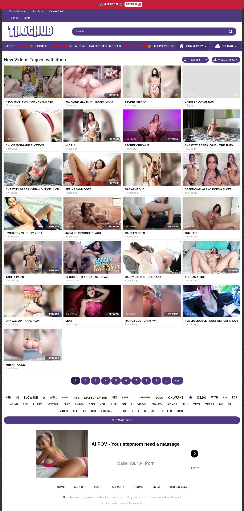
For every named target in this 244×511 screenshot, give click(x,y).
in (17, 397)
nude (113, 404)
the (185, 404)
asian (14, 404)
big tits (166, 411)
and (92, 404)
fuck (135, 411)
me (221, 404)
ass (76, 397)
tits (196, 404)
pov (25, 404)
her (8, 397)
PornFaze (38, 11)
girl (230, 404)
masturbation (95, 397)
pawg (65, 397)
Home (61, 486)
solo (159, 397)
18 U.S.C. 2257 (178, 486)
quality (157, 404)
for (234, 397)
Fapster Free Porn (58, 11)
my (190, 397)
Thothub (118, 503)
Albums (80, 46)
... (166, 380)
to (84, 411)
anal (53, 397)
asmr (125, 397)
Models (115, 46)
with (214, 397)
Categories (98, 46)
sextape (53, 404)
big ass (172, 404)
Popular (41, 46)
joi (153, 411)
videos (142, 404)
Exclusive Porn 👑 (137, 46)
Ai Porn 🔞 (25, 46)
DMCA (156, 486)
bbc (93, 411)
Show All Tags (122, 420)
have (180, 411)
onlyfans (176, 397)
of (125, 411)
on (124, 404)
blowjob (31, 397)
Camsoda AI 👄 (61, 46)
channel (144, 397)
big (225, 397)
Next (178, 380)
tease (209, 404)
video (63, 411)
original (106, 411)
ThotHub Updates (17, 11)
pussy (37, 404)
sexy (66, 404)
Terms (138, 486)
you (102, 404)
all (75, 411)
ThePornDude (164, 46)
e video (79, 404)
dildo (201, 397)
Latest (10, 46)
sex (114, 397)
